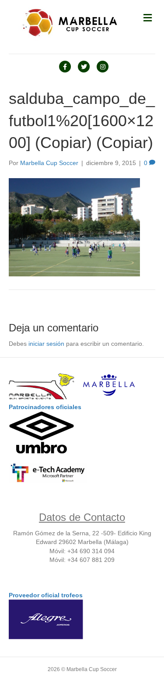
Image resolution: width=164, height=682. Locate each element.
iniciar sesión (46, 343)
